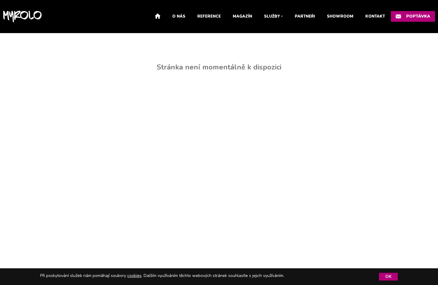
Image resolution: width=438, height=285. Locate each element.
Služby (272, 16)
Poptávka (418, 16)
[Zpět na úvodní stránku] (22, 16)
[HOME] (157, 16)
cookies (134, 275)
